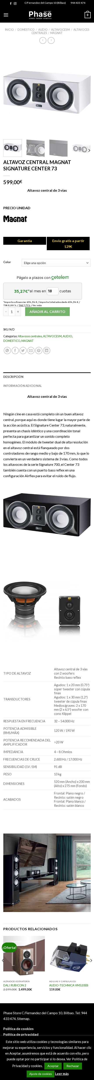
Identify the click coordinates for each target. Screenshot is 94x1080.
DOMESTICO (26, 29)
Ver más (37, 305)
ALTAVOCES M (60, 29)
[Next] (83, 92)
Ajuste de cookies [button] (40, 1074)
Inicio (9, 29)
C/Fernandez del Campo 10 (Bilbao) (45, 2)
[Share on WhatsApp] (7, 350)
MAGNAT (56, 33)
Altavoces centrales (30, 336)
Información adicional (22, 385)
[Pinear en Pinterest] (38, 350)
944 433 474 (78, 2)
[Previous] (10, 92)
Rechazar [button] (72, 1066)
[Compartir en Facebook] (15, 350)
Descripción (13, 376)
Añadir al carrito (47, 311)
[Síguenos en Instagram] (15, 3)
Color (7, 262)
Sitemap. (23, 1018)
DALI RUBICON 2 (14, 985)
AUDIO (43, 29)
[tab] (47, 376)
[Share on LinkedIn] (46, 350)
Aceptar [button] (53, 1066)
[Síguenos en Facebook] (10, 3)
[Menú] (6, 14)
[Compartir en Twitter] (23, 350)
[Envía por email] (31, 350)
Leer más (62, 1074)
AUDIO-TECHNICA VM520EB (68, 985)
